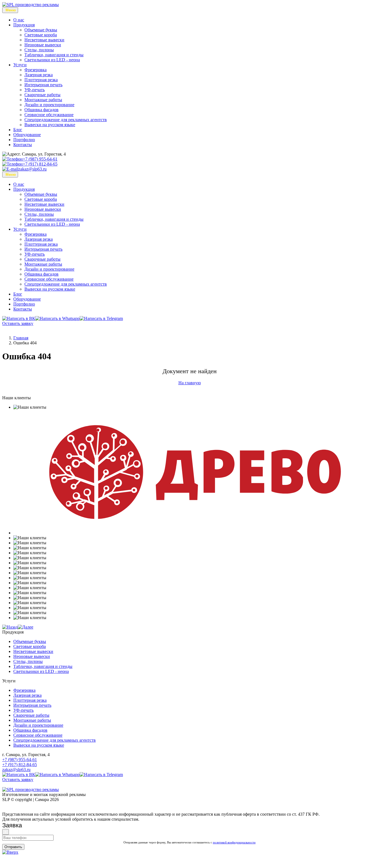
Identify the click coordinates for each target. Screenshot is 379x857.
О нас (18, 19)
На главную (189, 382)
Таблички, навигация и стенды (54, 54)
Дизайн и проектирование (49, 104)
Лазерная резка (38, 74)
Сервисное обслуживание (49, 114)
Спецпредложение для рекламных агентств (65, 119)
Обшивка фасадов (41, 109)
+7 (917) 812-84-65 (40, 164)
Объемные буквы (40, 29)
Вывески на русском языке (49, 124)
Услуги (20, 64)
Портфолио (24, 139)
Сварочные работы (42, 94)
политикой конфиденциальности (234, 842)
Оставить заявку (17, 323)
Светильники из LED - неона (52, 59)
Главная (20, 337)
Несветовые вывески (44, 39)
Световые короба (40, 34)
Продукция (24, 24)
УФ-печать (34, 89)
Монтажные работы (43, 99)
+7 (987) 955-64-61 (40, 159)
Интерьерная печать (43, 84)
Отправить (13, 847)
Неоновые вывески (42, 44)
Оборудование (27, 134)
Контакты (22, 144)
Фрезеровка (35, 69)
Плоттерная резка (41, 79)
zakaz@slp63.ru (32, 169)
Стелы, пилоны (39, 49)
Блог (17, 129)
